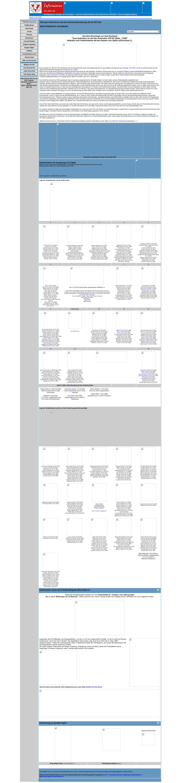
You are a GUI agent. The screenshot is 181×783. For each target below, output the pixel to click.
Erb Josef (96, 546)
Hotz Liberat (71, 375)
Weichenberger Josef (145, 374)
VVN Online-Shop (29, 74)
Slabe (45, 343)
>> (103, 287)
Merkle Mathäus (47, 335)
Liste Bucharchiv (29, 68)
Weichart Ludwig (47, 287)
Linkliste (29, 51)
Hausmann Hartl (144, 370)
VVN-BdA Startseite (29, 22)
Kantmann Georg (70, 389)
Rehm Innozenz (144, 331)
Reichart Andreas (96, 331)
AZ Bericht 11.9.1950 (70, 70)
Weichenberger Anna (145, 375)
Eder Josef (120, 333)
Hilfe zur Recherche (29, 60)
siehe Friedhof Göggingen (99, 511)
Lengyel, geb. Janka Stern (89, 296)
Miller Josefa (144, 371)
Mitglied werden (29, 65)
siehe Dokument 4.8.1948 (55, 75)
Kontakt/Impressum (29, 54)
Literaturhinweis (29, 41)
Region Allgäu (29, 47)
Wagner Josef (145, 338)
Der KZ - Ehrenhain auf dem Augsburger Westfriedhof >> (122, 775)
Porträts (29, 35)
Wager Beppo (96, 340)
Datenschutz (29, 57)
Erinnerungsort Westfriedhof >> (53, 776)
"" (116, 772)
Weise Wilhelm (95, 389)
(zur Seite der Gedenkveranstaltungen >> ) (123, 121)
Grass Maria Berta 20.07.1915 (50, 329)
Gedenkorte (29, 38)
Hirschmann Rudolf (145, 288)
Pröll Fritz (145, 379)
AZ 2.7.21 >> (50, 306)
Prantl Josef (144, 333)
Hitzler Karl (145, 377)
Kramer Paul (120, 342)
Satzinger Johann (47, 339)
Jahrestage (29, 28)
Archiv (29, 31)
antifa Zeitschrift (29, 71)
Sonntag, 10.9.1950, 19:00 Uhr (132, 68)
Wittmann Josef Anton (50, 396)
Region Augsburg (29, 44)
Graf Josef (71, 396)
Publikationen (29, 25)
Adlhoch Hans (120, 330)
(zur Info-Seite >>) (69, 763)
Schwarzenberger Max (47, 341)
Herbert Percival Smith (94, 687)
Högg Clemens (95, 333)
